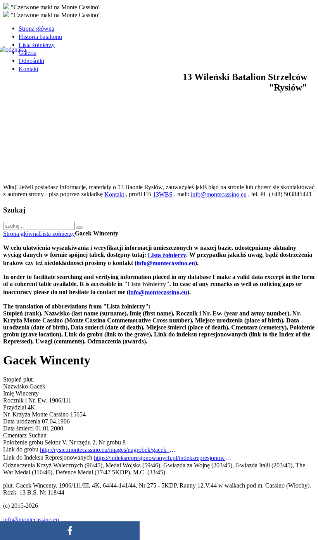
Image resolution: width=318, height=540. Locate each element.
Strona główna (21, 233)
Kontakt (115, 194)
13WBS (163, 194)
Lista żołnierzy (57, 233)
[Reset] (79, 227)
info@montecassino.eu (219, 194)
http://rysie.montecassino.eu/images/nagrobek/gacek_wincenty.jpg (110, 449)
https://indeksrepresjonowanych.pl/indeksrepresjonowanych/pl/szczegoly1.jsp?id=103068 (163, 458)
